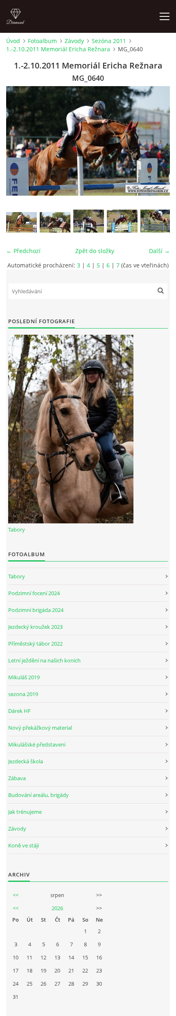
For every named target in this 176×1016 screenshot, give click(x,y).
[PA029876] (122, 221)
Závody (74, 41)
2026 (57, 908)
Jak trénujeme (25, 811)
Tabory (16, 529)
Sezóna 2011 (109, 41)
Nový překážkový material (40, 727)
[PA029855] (88, 221)
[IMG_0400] (21, 222)
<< (15, 895)
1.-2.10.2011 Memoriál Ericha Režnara (58, 49)
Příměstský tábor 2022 (35, 643)
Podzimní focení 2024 (34, 593)
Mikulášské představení (36, 744)
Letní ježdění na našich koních (44, 660)
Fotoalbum (42, 41)
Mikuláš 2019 (24, 677)
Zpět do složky (94, 251)
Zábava (17, 778)
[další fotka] (156, 141)
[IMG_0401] (55, 222)
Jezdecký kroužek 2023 (35, 626)
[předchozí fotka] (19, 141)
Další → (159, 251)
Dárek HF (19, 711)
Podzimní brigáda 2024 (35, 610)
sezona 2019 (23, 694)
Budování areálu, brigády (38, 795)
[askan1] (155, 221)
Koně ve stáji (23, 845)
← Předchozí (23, 251)
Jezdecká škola (25, 761)
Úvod (13, 41)
